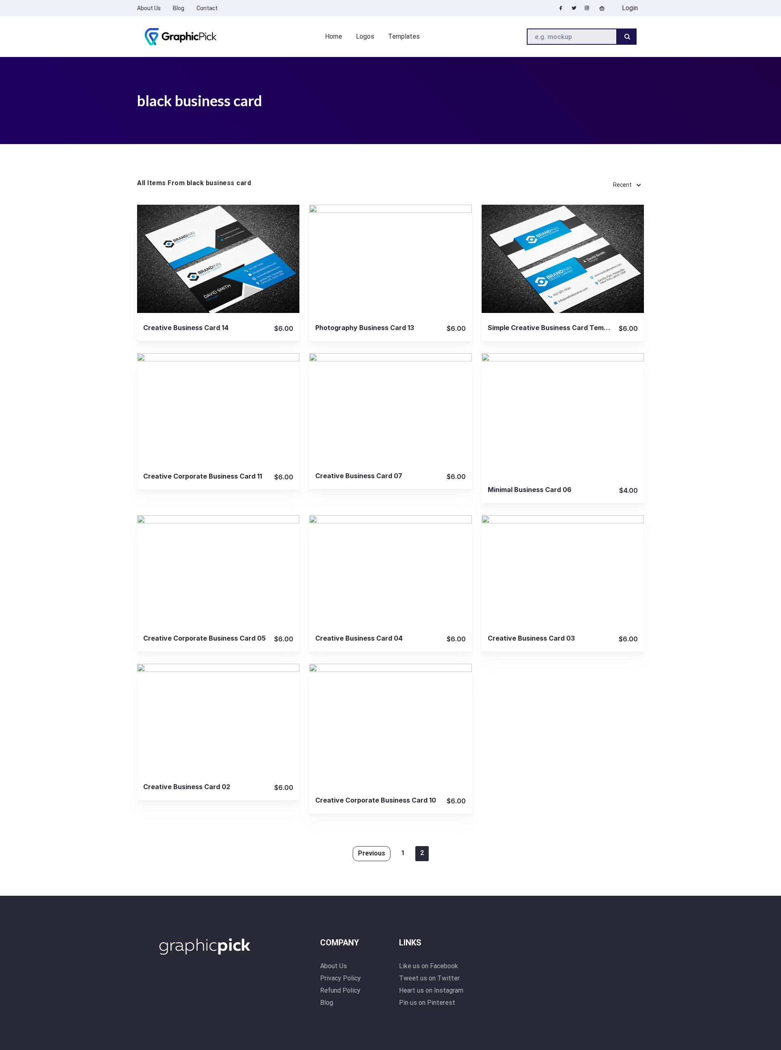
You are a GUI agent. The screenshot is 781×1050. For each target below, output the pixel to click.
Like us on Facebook (428, 966)
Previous (371, 853)
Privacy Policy (340, 978)
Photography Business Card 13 (364, 328)
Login (629, 8)
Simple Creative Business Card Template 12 (558, 328)
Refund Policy (340, 990)
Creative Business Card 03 (531, 638)
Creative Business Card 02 (186, 787)
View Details (218, 258)
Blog (326, 1002)
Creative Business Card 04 (359, 638)
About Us (333, 966)
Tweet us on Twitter (429, 978)
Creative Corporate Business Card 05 (204, 638)
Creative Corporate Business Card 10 (375, 800)
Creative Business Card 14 (186, 328)
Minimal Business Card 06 (530, 490)
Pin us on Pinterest (427, 1002)
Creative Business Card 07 (358, 476)
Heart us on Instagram (431, 990)
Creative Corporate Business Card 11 (202, 476)
